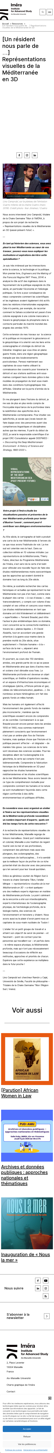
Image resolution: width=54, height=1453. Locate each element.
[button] (49, 1398)
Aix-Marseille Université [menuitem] (19, 1378)
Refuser (27, 1436)
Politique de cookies (13, 1450)
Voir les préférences (27, 1444)
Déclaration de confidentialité (35, 1450)
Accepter (27, 1429)
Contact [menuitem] (11, 1391)
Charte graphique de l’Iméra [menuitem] (21, 1384)
